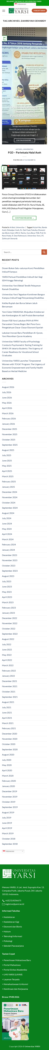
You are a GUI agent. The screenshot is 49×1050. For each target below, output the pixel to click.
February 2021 (9, 728)
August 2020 (8, 754)
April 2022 (7, 660)
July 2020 (6, 760)
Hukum (7, 931)
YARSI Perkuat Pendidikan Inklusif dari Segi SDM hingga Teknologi (22, 279)
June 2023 (7, 586)
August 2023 (8, 576)
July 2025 (6, 455)
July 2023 (6, 581)
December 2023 (9, 555)
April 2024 (7, 534)
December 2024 (9, 492)
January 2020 (8, 786)
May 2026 (7, 402)
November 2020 (9, 738)
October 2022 (8, 628)
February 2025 (9, 481)
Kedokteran (9, 917)
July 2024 (6, 518)
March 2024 (7, 539)
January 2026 (8, 423)
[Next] (42, 86)
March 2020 (7, 775)
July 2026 (6, 392)
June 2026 (7, 397)
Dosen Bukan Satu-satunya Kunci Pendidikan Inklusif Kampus (24, 113)
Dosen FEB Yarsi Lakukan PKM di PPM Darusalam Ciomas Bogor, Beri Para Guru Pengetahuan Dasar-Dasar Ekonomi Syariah (22, 324)
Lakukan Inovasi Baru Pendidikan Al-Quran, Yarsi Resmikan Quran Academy (22, 334)
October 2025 (8, 439)
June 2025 (7, 460)
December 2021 (9, 681)
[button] (3, 10)
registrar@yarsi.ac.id (14, 904)
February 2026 (9, 418)
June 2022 (7, 649)
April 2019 (7, 828)
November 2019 (9, 796)
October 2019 (8, 801)
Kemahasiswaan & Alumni (16, 984)
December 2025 (9, 429)
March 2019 (7, 833)
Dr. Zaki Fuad (25, 230)
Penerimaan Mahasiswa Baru (17, 960)
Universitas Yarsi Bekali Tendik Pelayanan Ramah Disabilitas (21, 287)
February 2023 (9, 607)
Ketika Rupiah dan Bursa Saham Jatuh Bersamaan (19, 305)
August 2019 (8, 812)
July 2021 (6, 707)
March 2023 (7, 602)
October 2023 (8, 565)
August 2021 (8, 702)
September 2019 (10, 807)
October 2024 (8, 502)
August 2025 (8, 450)
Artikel (19, 149)
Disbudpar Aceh (13, 230)
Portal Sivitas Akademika (15, 969)
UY (42, 236)
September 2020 (10, 749)
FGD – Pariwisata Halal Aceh (24, 152)
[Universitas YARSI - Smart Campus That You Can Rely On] (18, 11)
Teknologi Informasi (13, 936)
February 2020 (9, 781)
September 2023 (10, 570)
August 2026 (8, 387)
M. (35, 160)
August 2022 (8, 639)
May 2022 (7, 655)
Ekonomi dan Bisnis (12, 926)
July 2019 (6, 817)
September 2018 (10, 844)
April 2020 (7, 770)
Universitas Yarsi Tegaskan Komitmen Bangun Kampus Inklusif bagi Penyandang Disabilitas (23, 296)
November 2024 (9, 497)
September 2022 (10, 633)
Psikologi (8, 941)
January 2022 (8, 675)
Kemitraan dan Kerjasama (16, 989)
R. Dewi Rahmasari (19, 236)
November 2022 (9, 623)
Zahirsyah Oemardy (10, 238)
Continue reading (24, 140)
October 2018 (8, 838)
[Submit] (44, 252)
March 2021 (7, 723)
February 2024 (9, 544)
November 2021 (9, 686)
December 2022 (9, 618)
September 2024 (10, 507)
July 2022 (6, 644)
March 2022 (7, 665)
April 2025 (7, 471)
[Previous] (6, 86)
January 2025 (8, 486)
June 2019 (7, 823)
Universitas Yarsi (33, 236)
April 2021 (7, 718)
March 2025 (7, 476)
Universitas (28, 149)
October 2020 (8, 744)
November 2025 (9, 434)
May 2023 (7, 592)
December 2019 (9, 791)
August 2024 (8, 513)
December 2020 (9, 733)
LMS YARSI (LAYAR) (13, 974)
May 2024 (7, 529)
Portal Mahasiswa (12, 965)
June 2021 (7, 712)
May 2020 (7, 765)
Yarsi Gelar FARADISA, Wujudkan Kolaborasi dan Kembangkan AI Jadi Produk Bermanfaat (23, 313)
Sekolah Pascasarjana (14, 945)
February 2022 (9, 670)
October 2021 (8, 691)
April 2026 (7, 408)
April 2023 (7, 597)
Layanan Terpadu (12, 979)
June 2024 (7, 523)
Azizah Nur (37, 227)
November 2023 (9, 560)
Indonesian (21, 4)
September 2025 (10, 444)
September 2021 (10, 697)
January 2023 (8, 612)
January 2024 (8, 549)
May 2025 (7, 465)
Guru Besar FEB (33, 233)
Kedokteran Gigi (11, 921)
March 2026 (7, 413)
